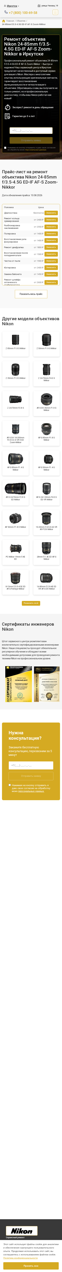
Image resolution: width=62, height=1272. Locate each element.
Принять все (31, 1265)
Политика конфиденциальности (20, 1258)
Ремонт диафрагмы (14, 247)
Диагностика (10, 213)
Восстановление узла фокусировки (15, 240)
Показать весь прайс (31, 294)
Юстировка (10, 267)
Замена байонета (12, 274)
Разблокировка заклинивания (12, 226)
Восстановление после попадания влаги (16, 254)
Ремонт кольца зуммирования (11, 219)
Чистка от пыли (12, 261)
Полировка (10, 233)
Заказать (51, 213)
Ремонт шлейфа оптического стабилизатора (12, 282)
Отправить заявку (31, 140)
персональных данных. (36, 150)
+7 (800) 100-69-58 (23, 12)
